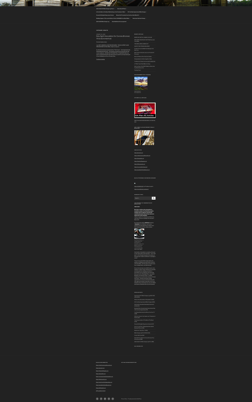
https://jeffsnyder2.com (101, 387)
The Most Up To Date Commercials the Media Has (144, 61)
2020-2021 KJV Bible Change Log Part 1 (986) (144, 341)
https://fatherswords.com (139, 164)
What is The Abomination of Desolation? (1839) (144, 299)
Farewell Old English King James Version (105, 15)
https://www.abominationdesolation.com (104, 376)
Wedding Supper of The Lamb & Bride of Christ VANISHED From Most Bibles (112, 18)
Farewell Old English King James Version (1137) (144, 324)
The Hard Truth (137, 70)
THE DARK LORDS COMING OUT (141, 43)
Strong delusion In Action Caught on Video (143, 58)
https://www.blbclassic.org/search (141, 189)
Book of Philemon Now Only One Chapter (143, 56)
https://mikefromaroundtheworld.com (142, 155)
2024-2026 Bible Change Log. (102, 21)
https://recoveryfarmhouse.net (140, 167)
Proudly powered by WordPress (134, 398)
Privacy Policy (124, 398)
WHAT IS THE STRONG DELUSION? (142, 46)
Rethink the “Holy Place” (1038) (141, 330)
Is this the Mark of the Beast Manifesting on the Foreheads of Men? (110, 11)
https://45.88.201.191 (138, 186)
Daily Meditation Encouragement (119, 21)
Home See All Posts (121, 8)
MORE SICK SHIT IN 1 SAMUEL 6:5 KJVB (143, 37)
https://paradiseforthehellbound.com (142, 169)
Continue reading (100, 59)
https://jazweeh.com (138, 152)
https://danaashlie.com (139, 158)
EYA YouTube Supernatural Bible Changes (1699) (144, 302)
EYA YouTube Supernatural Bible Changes (137, 11)
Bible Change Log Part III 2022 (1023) (142, 332)
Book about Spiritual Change (139, 18)
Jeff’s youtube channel (100, 390)
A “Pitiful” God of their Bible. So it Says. (142, 63)
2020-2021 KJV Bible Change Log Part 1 (105, 8)
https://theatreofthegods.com (140, 161)
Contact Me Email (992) (139, 335)
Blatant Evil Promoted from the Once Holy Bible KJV (127, 15)
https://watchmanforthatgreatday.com (104, 382)
